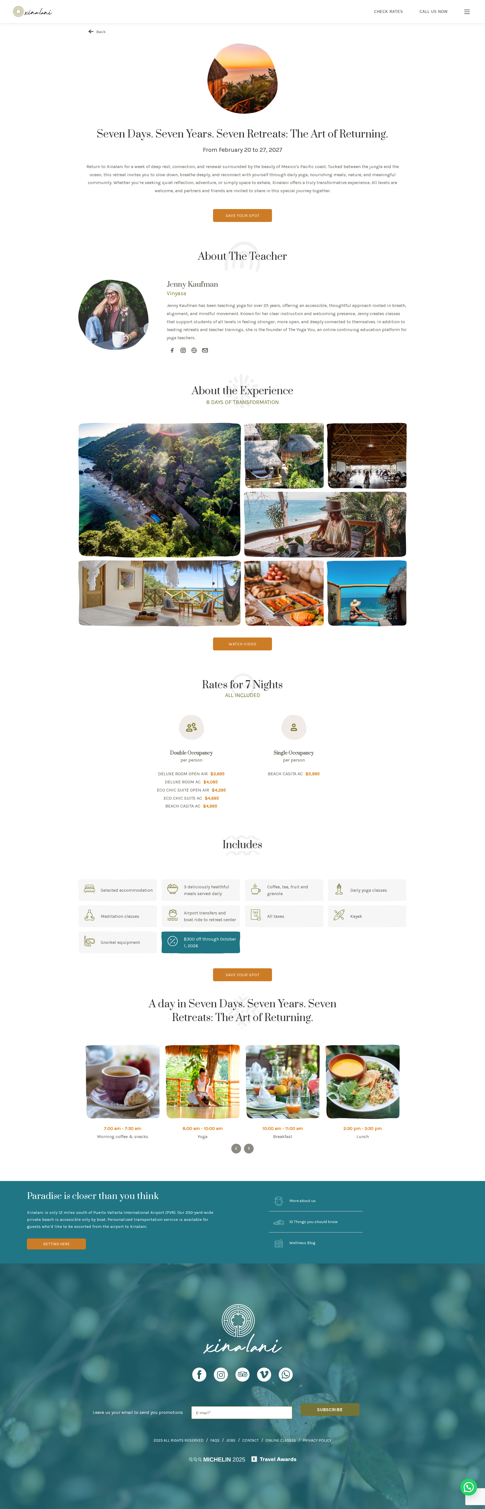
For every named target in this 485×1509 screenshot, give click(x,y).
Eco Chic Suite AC (183, 798)
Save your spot (243, 215)
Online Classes (281, 1440)
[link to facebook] (172, 350)
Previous (236, 1148)
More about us (302, 1201)
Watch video (243, 644)
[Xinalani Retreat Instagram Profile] (221, 1377)
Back (100, 31)
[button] (468, 1487)
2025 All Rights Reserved (178, 1440)
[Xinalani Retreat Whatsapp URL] (286, 1375)
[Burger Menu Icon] (467, 12)
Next (249, 1148)
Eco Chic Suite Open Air (183, 790)
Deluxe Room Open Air (183, 773)
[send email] (205, 350)
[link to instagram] (183, 350)
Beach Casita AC (182, 806)
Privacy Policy (317, 1440)
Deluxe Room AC (183, 782)
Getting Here (56, 1244)
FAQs (214, 1440)
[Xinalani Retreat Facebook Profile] (199, 1377)
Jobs (230, 1440)
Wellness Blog (302, 1242)
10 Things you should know (313, 1221)
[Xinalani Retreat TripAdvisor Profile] (242, 1377)
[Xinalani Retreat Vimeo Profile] (264, 1377)
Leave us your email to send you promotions (138, 1412)
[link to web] (194, 350)
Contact (250, 1440)
